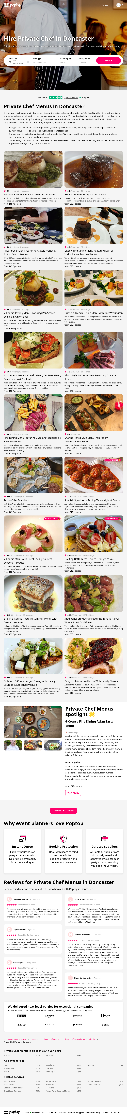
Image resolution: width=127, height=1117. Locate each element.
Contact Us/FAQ (93, 1112)
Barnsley (49, 1055)
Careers (105, 1112)
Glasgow (91, 1065)
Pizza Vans (50, 1084)
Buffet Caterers (93, 1084)
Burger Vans (51, 1081)
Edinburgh (50, 1071)
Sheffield (7, 1055)
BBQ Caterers (9, 1081)
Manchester (51, 1065)
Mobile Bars (9, 1084)
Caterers (34, 1039)
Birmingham (9, 1068)
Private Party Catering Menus (58, 1091)
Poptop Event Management (15, 1039)
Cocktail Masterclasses (13, 1088)
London (7, 1065)
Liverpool (49, 1068)
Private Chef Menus (51, 1039)
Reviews (62, 1112)
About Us (53, 1112)
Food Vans (50, 1088)
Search (107, 5)
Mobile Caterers (94, 1081)
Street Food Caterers (12, 1091)
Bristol (6, 1071)
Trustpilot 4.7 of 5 (33, 1112)
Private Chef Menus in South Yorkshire (79, 1039)
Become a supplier (76, 1112)
